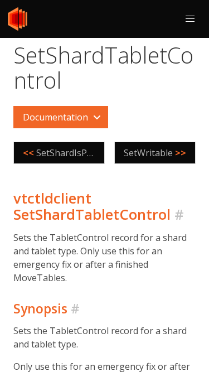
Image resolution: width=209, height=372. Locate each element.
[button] (190, 18)
